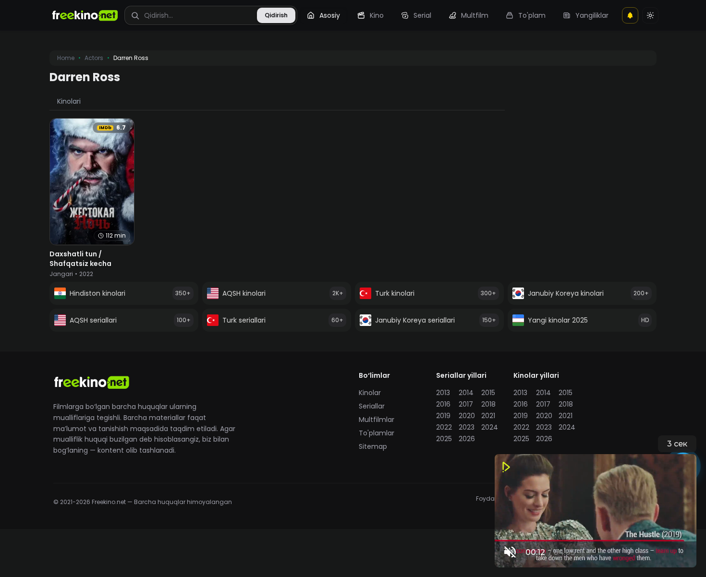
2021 (488, 416)
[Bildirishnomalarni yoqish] (630, 15)
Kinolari (69, 101)
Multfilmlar (376, 419)
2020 (467, 416)
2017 (466, 404)
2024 (489, 427)
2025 (444, 439)
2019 (443, 416)
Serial (422, 15)
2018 (488, 404)
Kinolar (370, 392)
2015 (488, 392)
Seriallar (372, 406)
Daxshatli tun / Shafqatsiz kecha (80, 258)
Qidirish (276, 15)
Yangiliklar (592, 15)
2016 (443, 404)
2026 (467, 439)
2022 (444, 427)
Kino (377, 15)
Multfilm (474, 15)
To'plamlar (376, 433)
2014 (466, 392)
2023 (467, 427)
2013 (443, 392)
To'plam (532, 15)
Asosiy (329, 15)
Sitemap (373, 446)
